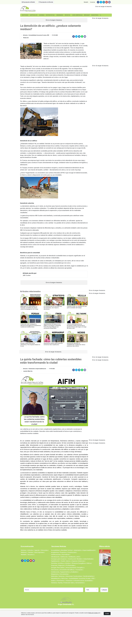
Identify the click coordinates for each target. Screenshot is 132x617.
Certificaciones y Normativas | (60, 554)
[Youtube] (106, 2)
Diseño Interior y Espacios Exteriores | (73, 561)
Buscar (105, 590)
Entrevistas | (45, 550)
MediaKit (86, 2)
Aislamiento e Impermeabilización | (85, 550)
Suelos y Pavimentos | (58, 580)
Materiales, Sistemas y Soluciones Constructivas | (67, 576)
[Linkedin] (104, 2)
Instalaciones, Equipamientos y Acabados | (64, 572)
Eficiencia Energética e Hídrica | (82, 563)
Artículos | (30, 550)
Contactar (92, 2)
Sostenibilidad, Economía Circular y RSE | (82, 578)
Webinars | (24, 552)
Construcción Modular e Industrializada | (81, 559)
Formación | (79, 570)
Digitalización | (55, 561)
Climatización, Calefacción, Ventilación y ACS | (65, 557)
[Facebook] (98, 2)
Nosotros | (31, 554)
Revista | (31, 552)
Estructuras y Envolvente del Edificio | (63, 570)
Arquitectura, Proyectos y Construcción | (64, 552)
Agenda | (37, 550)
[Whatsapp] (82, 36)
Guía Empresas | (39, 552)
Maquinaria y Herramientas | (60, 574)
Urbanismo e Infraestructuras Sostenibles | (79, 580)
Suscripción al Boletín (29, 2)
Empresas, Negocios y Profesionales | (63, 565)
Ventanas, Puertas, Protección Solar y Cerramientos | (68, 583)
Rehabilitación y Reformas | (59, 578)
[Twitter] (101, 2)
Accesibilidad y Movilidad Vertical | (62, 550)
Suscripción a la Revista (46, 2)
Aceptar (107, 613)
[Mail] (109, 2)
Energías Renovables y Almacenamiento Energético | (67, 567)
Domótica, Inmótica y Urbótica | (61, 563)
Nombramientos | (88, 576)
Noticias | (24, 550)
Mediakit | (24, 554)
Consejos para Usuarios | (59, 559)
